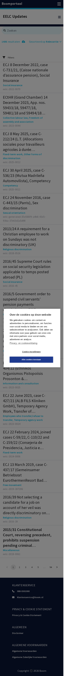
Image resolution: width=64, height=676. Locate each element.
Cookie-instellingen (31, 352)
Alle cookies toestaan (31, 360)
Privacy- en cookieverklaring (23, 343)
